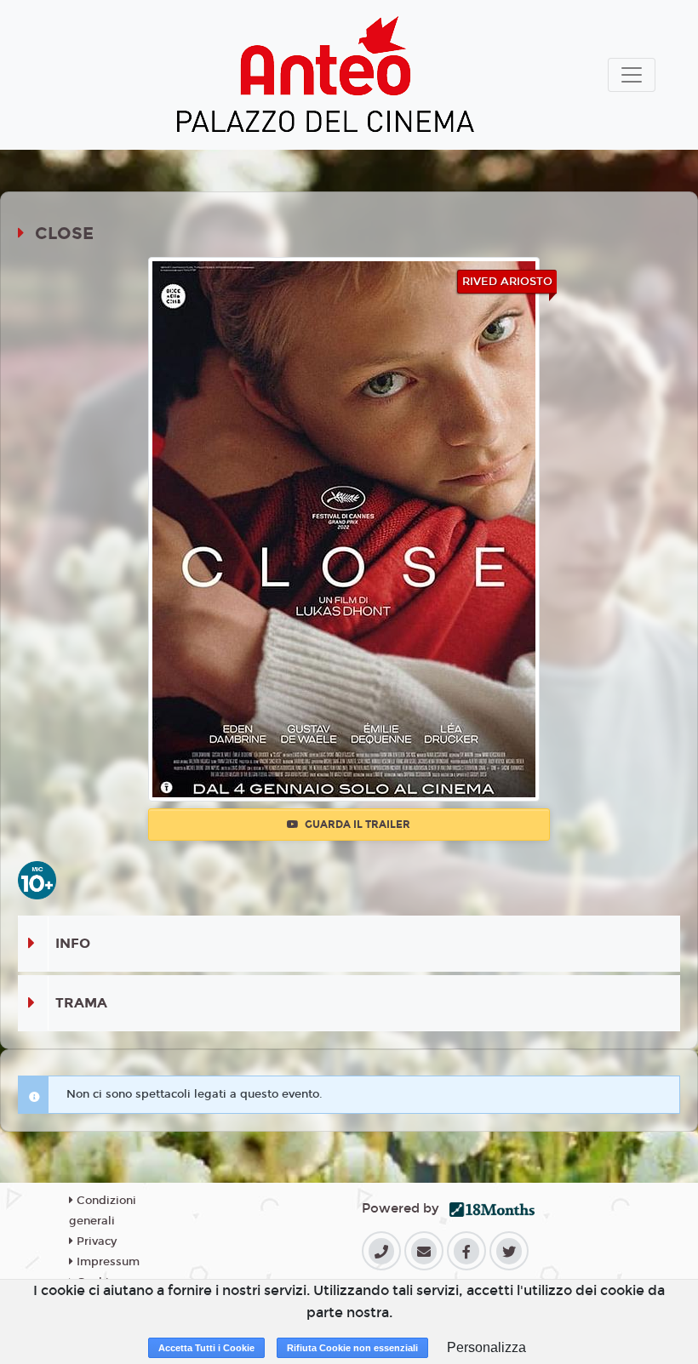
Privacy (95, 1241)
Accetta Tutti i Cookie (206, 1348)
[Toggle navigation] (631, 75)
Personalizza (486, 1347)
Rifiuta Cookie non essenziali (352, 1348)
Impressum (106, 1262)
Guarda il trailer (356, 824)
